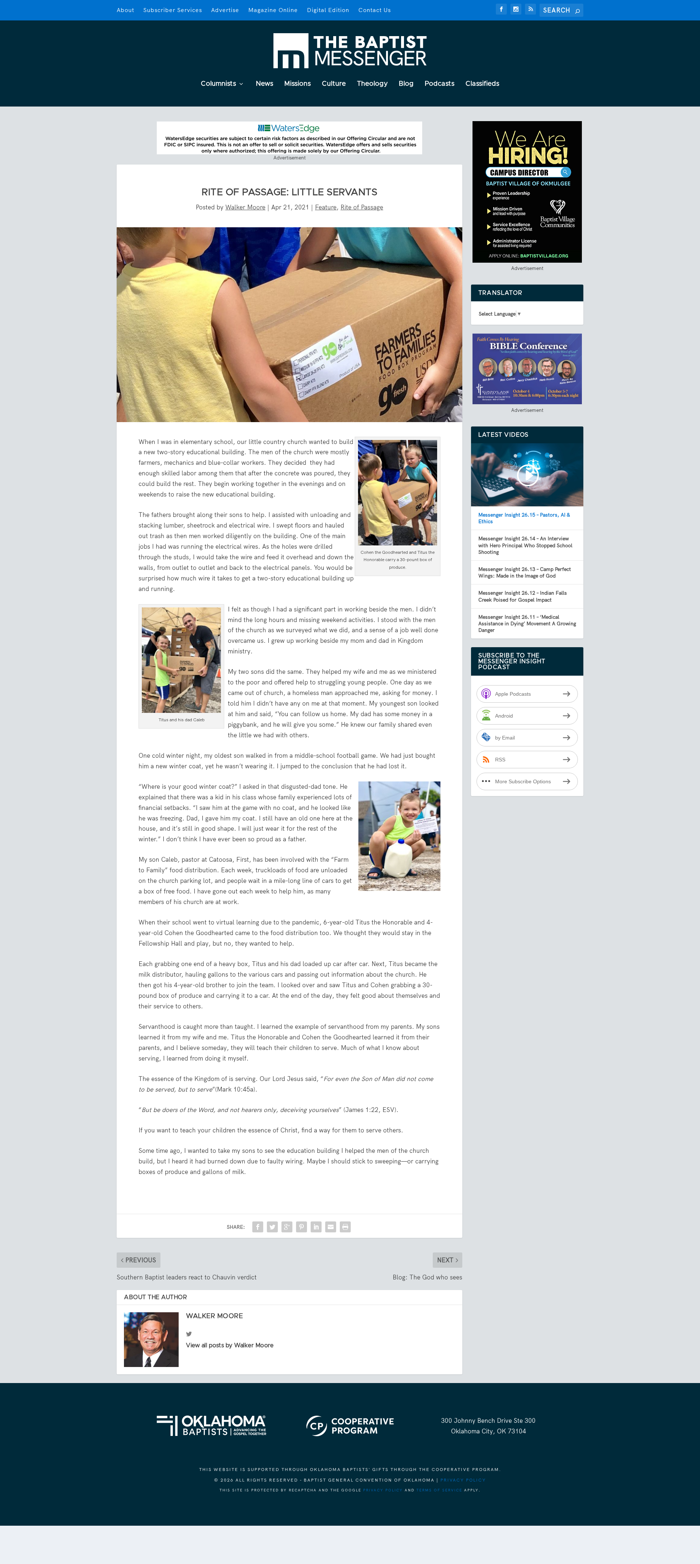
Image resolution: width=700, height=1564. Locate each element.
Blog (406, 84)
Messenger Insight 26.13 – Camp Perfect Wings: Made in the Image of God (524, 572)
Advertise (225, 10)
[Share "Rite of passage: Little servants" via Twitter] (272, 1227)
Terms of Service (439, 1490)
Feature (326, 207)
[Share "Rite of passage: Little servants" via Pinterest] (301, 1227)
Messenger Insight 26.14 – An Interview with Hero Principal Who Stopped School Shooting (525, 545)
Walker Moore (245, 207)
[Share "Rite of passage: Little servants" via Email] (330, 1227)
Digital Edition (328, 10)
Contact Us (374, 10)
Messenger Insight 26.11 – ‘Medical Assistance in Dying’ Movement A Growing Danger (527, 623)
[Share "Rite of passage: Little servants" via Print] (345, 1227)
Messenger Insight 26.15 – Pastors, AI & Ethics (524, 518)
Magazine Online (273, 10)
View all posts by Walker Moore (229, 1345)
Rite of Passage (362, 207)
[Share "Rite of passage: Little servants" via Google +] (287, 1227)
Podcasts (440, 84)
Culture (334, 84)
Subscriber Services (172, 10)
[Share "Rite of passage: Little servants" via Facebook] (257, 1227)
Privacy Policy (463, 1480)
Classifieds (482, 84)
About (125, 10)
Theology (372, 84)
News (264, 84)
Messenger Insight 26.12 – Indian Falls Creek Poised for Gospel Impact (522, 596)
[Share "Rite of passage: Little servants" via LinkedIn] (316, 1227)
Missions (297, 84)
